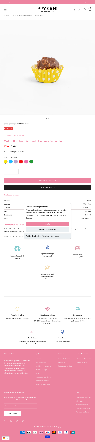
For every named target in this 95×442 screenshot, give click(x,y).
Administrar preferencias (47, 229)
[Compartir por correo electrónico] (23, 236)
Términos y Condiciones (51, 236)
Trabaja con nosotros (65, 366)
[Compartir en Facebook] (13, 236)
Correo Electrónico (64, 359)
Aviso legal (79, 401)
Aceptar (47, 224)
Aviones (13, 15)
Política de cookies (82, 405)
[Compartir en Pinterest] (20, 236)
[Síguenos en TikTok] (23, 421)
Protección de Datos (82, 412)
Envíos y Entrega (40, 362)
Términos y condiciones (83, 397)
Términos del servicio (42, 381)
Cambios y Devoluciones (43, 366)
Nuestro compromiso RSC (43, 377)
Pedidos (38, 359)
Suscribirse (12, 413)
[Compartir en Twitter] (17, 236)
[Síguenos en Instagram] (11, 421)
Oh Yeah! (6, 15)
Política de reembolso (42, 384)
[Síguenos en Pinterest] (17, 421)
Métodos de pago (41, 370)
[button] (14, 136)
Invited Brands (82, 362)
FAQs (37, 373)
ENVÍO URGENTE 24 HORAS (47, 2)
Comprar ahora (47, 187)
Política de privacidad (33, 236)
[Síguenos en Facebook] (5, 421)
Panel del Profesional (84, 359)
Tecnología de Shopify (53, 427)
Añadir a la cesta (47, 180)
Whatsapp (61, 362)
